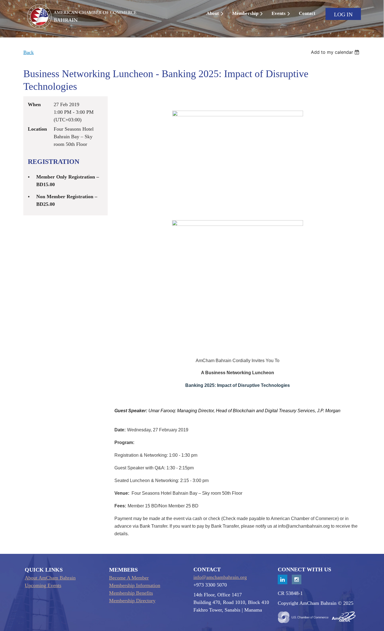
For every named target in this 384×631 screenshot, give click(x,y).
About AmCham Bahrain (50, 578)
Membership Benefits (131, 593)
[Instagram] (296, 579)
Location (37, 129)
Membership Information (134, 585)
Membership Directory (132, 600)
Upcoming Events (43, 585)
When (34, 104)
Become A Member (129, 578)
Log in (343, 14)
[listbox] (336, 52)
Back (28, 52)
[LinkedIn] (282, 579)
